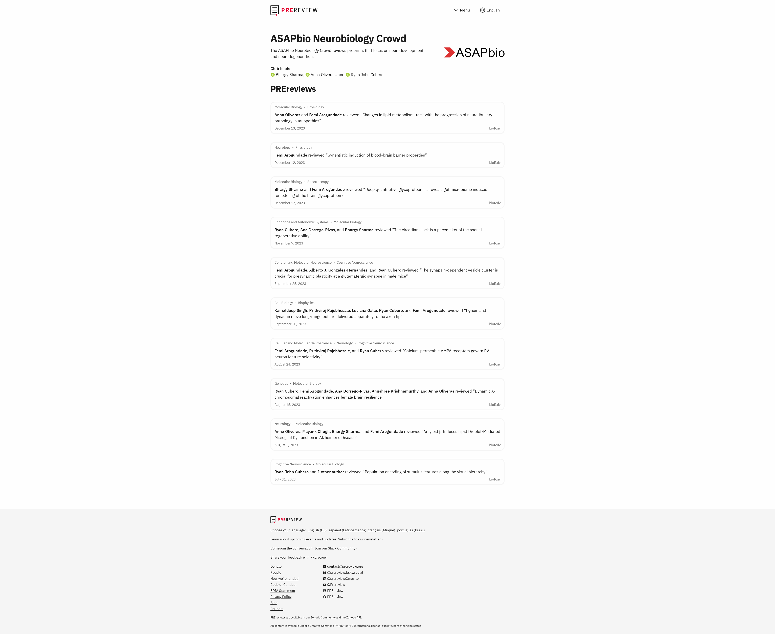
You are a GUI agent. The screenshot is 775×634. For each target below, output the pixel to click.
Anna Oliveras (323, 74)
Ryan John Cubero (367, 74)
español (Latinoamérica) (347, 530)
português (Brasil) (411, 530)
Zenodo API (353, 617)
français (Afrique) (381, 530)
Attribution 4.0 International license (357, 626)
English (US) (317, 530)
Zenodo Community (323, 617)
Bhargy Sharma (289, 74)
